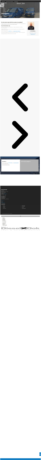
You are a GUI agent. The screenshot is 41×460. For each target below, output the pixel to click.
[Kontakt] (29, 459)
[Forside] (4, 459)
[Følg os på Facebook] (2, 195)
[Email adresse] (12, 459)
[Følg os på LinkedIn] (5, 195)
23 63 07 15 (10, 31)
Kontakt (23, 207)
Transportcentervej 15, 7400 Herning (9, 1)
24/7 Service (4, 208)
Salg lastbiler (3, 14)
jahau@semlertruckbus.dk (17, 31)
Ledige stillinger (24, 208)
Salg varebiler (3, 13)
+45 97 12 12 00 (3, 1)
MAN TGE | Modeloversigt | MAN (12, 33)
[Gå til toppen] (37, 459)
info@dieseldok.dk (16, 1)
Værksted (3, 9)
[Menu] (2, 5)
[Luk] (20, 216)
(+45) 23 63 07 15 (33, 34)
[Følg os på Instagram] (3, 195)
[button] (20, 97)
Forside (2, 8)
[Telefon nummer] (20, 459)
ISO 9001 (3, 10)
